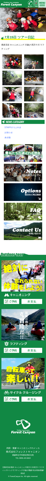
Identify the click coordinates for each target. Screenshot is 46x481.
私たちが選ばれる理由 (23, 153)
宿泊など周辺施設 (23, 192)
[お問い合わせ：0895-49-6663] (30, 4)
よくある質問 (23, 211)
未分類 (7, 137)
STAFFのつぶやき (12, 127)
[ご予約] (35, 4)
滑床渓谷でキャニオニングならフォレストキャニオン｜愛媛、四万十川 (11, 4)
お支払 (31, 301)
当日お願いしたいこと (23, 172)
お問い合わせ (23, 231)
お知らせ (8, 132)
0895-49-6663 (25, 458)
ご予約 (11, 301)
